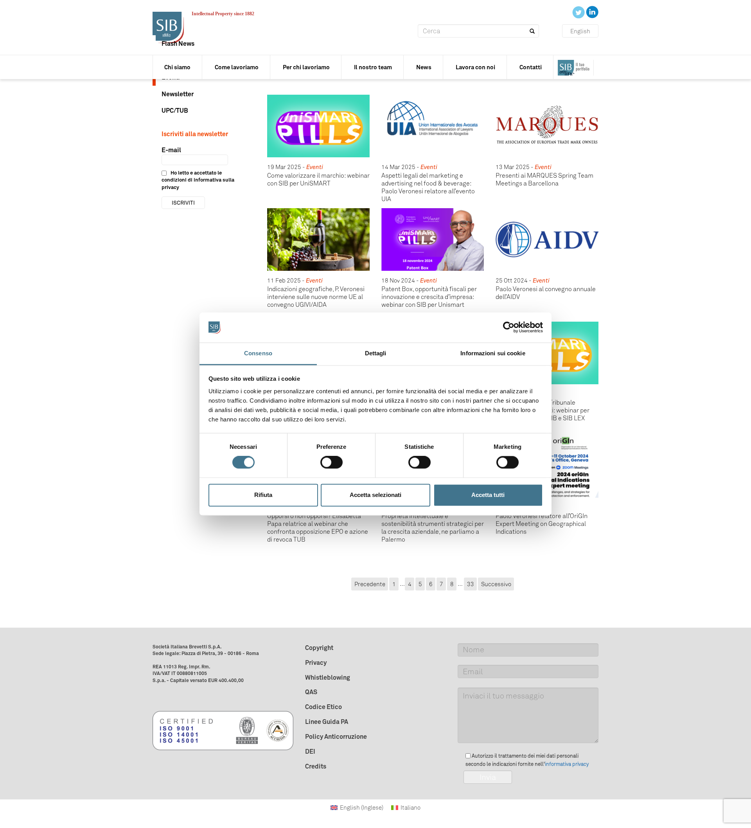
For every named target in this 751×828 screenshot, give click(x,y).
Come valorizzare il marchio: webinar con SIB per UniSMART (318, 179)
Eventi (314, 167)
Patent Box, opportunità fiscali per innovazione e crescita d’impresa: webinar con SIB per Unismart (429, 296)
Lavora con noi (475, 67)
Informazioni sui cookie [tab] (492, 353)
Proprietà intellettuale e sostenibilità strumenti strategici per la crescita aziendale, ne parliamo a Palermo (432, 527)
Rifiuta (263, 494)
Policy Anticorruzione (336, 736)
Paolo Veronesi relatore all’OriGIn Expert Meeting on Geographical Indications (542, 523)
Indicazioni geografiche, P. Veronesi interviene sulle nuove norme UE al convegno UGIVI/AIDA (316, 296)
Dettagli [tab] (375, 353)
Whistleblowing (327, 677)
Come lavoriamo (237, 67)
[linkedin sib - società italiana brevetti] (592, 11)
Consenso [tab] (258, 353)
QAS (311, 692)
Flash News (178, 43)
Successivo (496, 583)
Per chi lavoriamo (306, 67)
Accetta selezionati (375, 494)
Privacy (316, 662)
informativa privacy (567, 764)
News (423, 67)
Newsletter (178, 94)
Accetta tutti (488, 494)
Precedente (369, 583)
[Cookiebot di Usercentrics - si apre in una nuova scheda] (508, 327)
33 (470, 583)
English (580, 31)
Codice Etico (323, 707)
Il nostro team (373, 67)
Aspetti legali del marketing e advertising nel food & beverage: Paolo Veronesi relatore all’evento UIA (428, 187)
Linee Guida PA (326, 721)
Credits (315, 766)
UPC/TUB (175, 110)
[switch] (331, 462)
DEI (310, 751)
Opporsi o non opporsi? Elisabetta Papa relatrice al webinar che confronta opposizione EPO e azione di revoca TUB (317, 527)
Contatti (530, 67)
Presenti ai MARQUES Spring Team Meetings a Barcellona (544, 179)
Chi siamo (177, 67)
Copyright (319, 648)
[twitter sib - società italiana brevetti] (579, 11)
